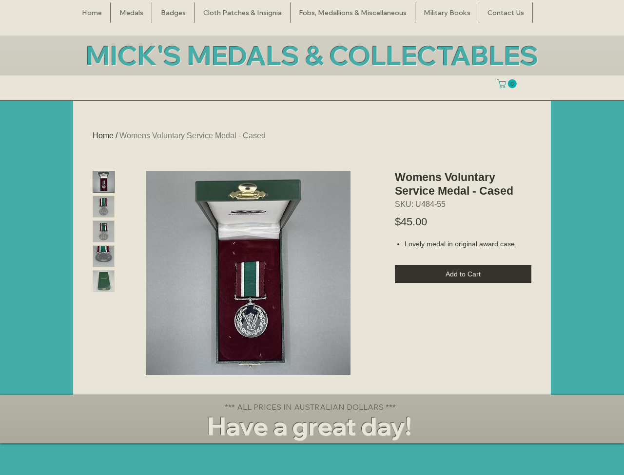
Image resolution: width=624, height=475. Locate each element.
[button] (131, 12)
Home (103, 135)
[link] (508, 83)
